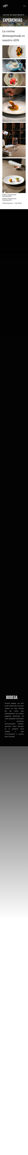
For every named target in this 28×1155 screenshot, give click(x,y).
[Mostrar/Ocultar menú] (25, 6)
